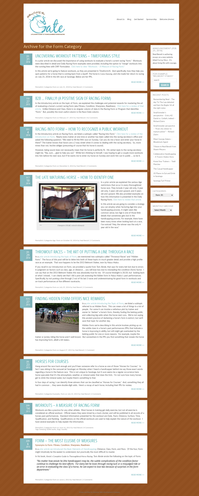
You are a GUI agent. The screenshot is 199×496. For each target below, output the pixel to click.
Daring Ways (162, 60)
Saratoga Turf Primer (162, 181)
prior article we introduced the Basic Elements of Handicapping (67, 449)
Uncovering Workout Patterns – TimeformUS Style (77, 56)
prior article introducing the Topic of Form (105, 304)
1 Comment (89, 350)
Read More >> (137, 82)
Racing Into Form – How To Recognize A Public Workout (81, 129)
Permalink (39, 87)
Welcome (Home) (167, 19)
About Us (120, 19)
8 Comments (88, 428)
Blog (129, 19)
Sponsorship (151, 19)
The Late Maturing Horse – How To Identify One (74, 177)
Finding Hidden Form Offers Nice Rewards (70, 298)
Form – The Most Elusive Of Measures (66, 441)
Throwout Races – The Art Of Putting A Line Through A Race (84, 252)
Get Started (138, 19)
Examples (56, 394)
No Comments (92, 118)
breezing (42, 429)
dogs (59, 429)
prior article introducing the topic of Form (58, 257)
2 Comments (88, 87)
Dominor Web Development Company (106, 492)
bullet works (51, 429)
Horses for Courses (51, 361)
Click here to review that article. (127, 200)
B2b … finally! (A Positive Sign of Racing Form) (73, 98)
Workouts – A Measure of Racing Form (67, 405)
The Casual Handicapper (163, 169)
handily (64, 429)
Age (54, 240)
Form (55, 87)
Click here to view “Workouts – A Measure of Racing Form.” (98, 67)
